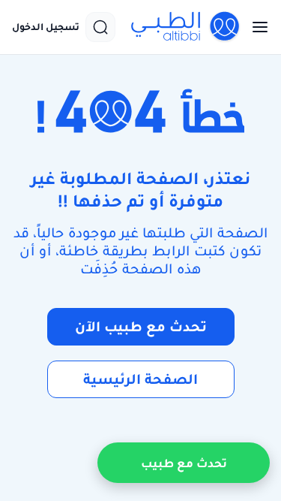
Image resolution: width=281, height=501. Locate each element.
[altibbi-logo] (186, 27)
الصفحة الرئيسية (140, 379)
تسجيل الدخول (45, 27)
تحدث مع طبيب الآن (141, 326)
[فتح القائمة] (255, 27)
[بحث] (100, 27)
